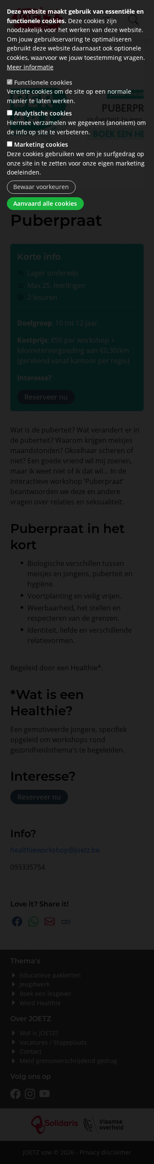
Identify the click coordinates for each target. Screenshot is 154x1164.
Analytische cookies (43, 113)
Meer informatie (30, 67)
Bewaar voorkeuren (41, 187)
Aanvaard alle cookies (45, 203)
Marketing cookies (41, 144)
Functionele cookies (43, 82)
